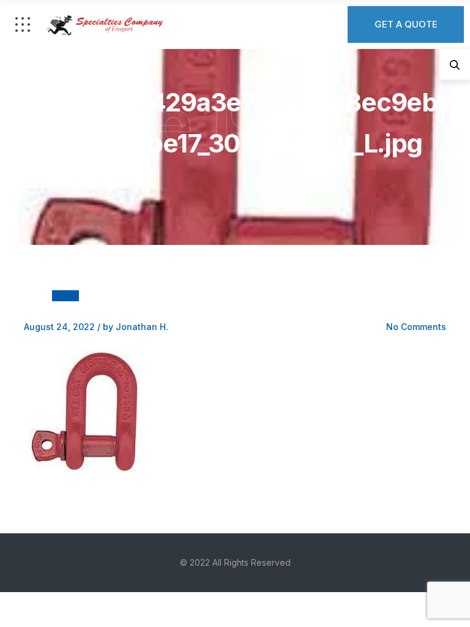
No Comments (416, 326)
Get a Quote (406, 24)
